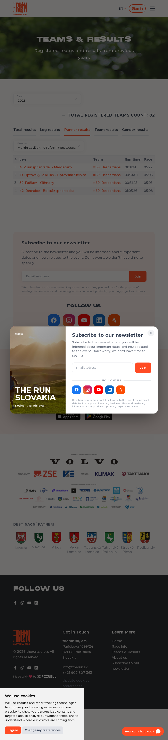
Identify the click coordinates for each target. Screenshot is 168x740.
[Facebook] (76, 389)
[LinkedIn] (109, 389)
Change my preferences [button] (43, 730)
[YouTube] (98, 389)
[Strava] (120, 389)
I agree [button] (13, 730)
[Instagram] (87, 389)
